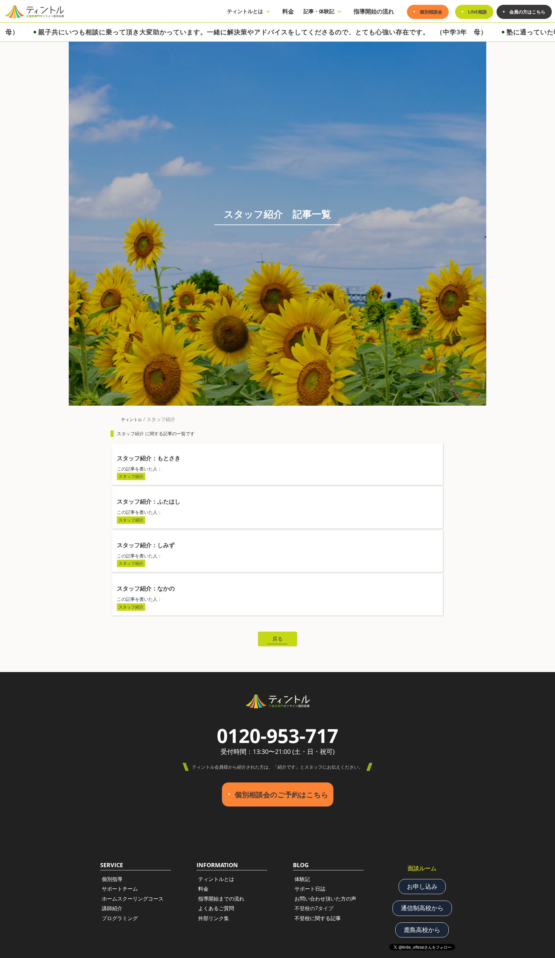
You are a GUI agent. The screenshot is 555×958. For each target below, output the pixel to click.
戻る (277, 638)
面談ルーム (422, 868)
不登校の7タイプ (314, 908)
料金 (288, 11)
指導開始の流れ (374, 11)
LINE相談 (477, 12)
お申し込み (422, 886)
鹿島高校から (422, 930)
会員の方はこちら (527, 12)
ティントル (131, 419)
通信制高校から (422, 908)
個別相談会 (431, 12)
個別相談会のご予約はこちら (282, 794)
